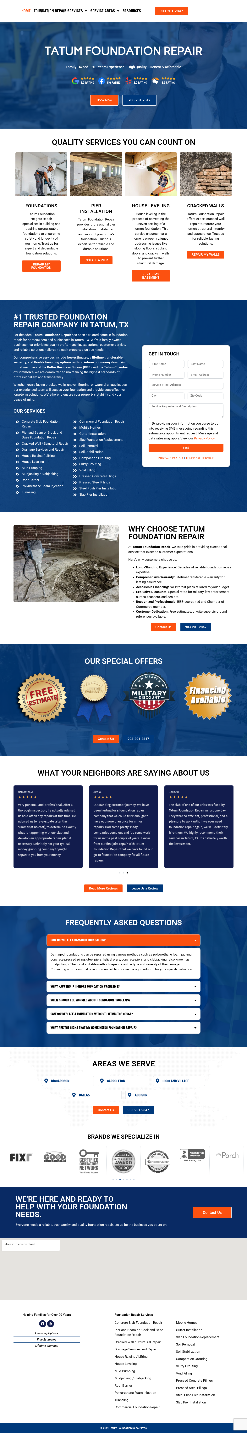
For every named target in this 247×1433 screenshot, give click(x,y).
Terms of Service (200, 458)
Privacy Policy (204, 438)
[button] (119, 872)
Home (26, 11)
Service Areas (102, 11)
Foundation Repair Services (58, 11)
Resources (132, 11)
